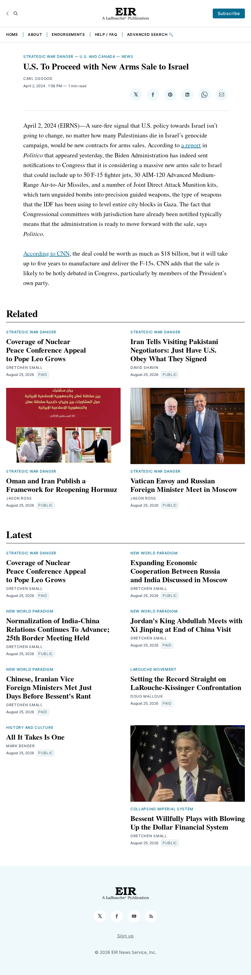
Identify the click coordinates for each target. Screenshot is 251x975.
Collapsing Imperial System (161, 809)
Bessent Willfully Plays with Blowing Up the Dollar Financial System (187, 822)
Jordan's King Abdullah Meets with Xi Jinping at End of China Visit (186, 624)
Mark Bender (20, 746)
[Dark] (8, 13)
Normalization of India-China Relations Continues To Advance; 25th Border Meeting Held (58, 629)
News (127, 56)
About (35, 34)
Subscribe (229, 13)
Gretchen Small (24, 367)
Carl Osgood (38, 78)
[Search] (15, 13)
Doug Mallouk (146, 696)
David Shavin (144, 367)
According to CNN (46, 253)
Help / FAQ (106, 34)
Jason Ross (19, 498)
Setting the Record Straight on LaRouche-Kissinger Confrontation (185, 682)
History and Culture (29, 727)
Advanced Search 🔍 (150, 34)
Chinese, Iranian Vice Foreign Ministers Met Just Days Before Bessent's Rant (49, 687)
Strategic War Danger (48, 56)
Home (12, 34)
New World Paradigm (154, 553)
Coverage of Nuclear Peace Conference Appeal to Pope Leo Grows (46, 350)
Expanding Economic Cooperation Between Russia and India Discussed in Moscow (179, 571)
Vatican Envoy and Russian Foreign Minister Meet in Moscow (183, 484)
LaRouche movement (153, 669)
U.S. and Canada (97, 56)
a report (191, 145)
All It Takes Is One (35, 736)
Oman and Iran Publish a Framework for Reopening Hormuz (61, 484)
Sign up (125, 935)
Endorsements (68, 34)
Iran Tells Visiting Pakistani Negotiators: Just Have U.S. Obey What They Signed (174, 350)
